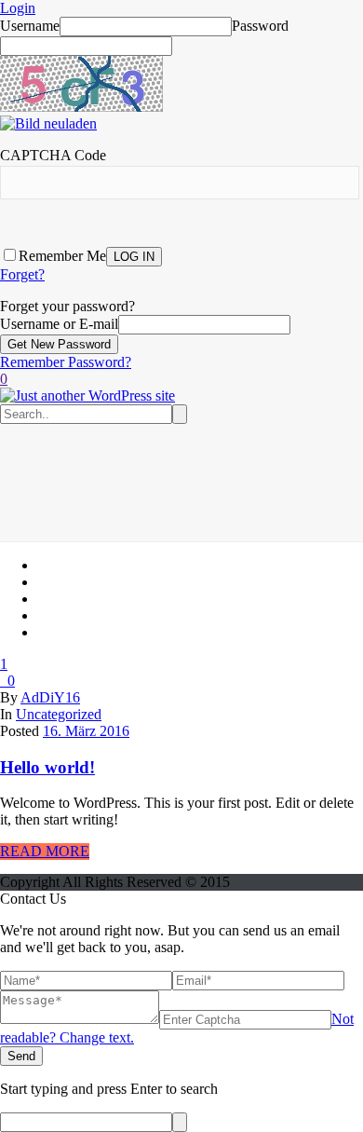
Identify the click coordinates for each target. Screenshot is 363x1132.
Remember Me (62, 256)
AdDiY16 (50, 697)
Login (17, 8)
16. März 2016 (86, 731)
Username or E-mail (59, 324)
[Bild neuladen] (48, 123)
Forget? (22, 274)
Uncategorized (58, 714)
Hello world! (47, 767)
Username (30, 26)
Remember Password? (65, 362)
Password (260, 26)
